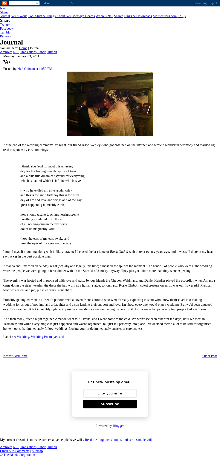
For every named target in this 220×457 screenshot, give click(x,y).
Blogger (118, 426)
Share (4, 12)
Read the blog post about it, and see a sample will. (119, 440)
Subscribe (110, 404)
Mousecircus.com (165, 16)
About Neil (64, 16)
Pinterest (6, 36)
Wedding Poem (41, 337)
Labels (41, 52)
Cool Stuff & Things (42, 16)
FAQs (181, 16)
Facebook (6, 28)
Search (118, 16)
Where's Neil (104, 16)
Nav (3, 8)
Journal (5, 16)
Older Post (209, 356)
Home (23, 48)
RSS (16, 52)
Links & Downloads (138, 16)
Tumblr (5, 32)
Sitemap (37, 451)
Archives (6, 52)
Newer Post (11, 356)
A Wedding (21, 337)
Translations (28, 52)
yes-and (58, 337)
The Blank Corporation (19, 455)
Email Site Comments (14, 451)
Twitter (5, 24)
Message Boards (83, 16)
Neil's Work (19, 16)
